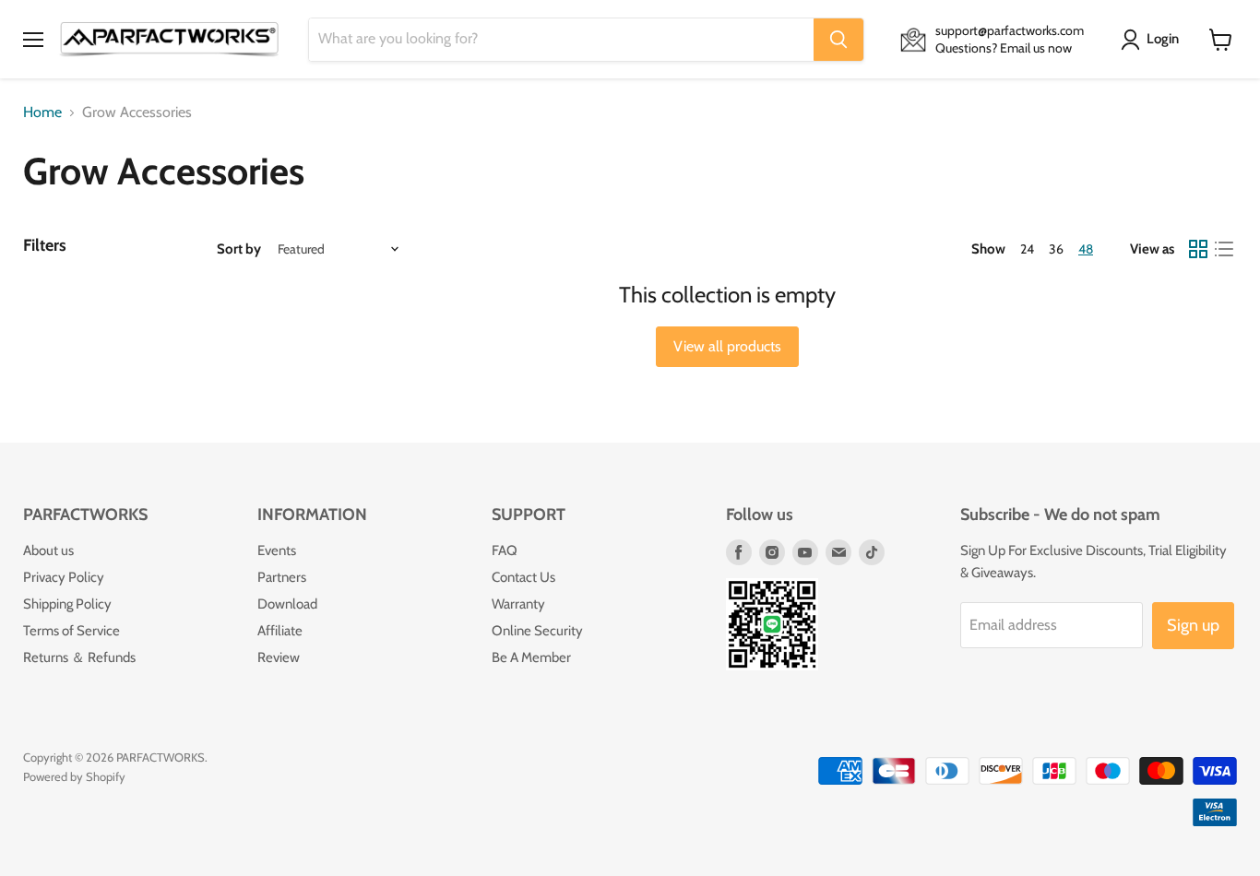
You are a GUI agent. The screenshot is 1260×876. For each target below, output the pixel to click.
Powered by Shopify (74, 776)
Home (42, 112)
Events (276, 550)
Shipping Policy (67, 604)
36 (1056, 249)
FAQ (504, 550)
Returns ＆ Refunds (79, 657)
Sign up (1193, 625)
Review (278, 657)
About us (48, 550)
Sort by (239, 249)
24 (1027, 249)
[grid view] (1198, 249)
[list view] (1224, 249)
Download (287, 604)
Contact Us (523, 577)
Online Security (537, 630)
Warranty (518, 604)
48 (1085, 249)
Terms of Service (71, 630)
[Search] (838, 39)
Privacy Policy (63, 577)
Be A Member (531, 657)
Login (1163, 38)
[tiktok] (872, 552)
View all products (727, 346)
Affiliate (280, 630)
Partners (281, 577)
